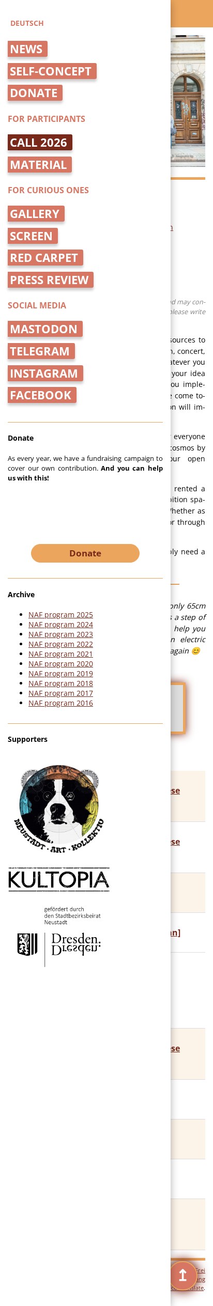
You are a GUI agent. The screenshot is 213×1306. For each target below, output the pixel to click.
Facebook (40, 395)
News (26, 49)
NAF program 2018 (60, 683)
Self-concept (51, 71)
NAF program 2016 (60, 703)
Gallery (34, 214)
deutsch (27, 23)
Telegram (40, 351)
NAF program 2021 (60, 654)
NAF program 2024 (60, 624)
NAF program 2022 (60, 644)
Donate (33, 93)
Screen (31, 236)
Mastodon (44, 329)
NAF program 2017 (60, 693)
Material (38, 165)
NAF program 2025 (60, 614)
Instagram (44, 373)
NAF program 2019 (60, 673)
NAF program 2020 (60, 663)
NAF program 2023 (60, 634)
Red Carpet (44, 258)
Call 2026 (38, 142)
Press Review (49, 280)
